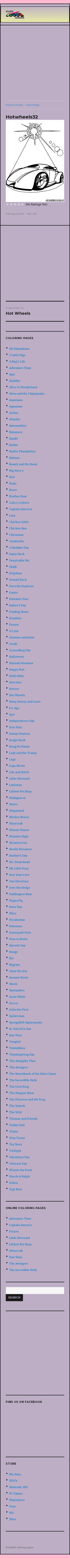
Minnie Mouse (19, 830)
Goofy (13, 644)
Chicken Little (19, 522)
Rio (11, 958)
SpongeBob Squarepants (25, 1022)
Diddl (13, 567)
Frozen (14, 624)
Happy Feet (16, 669)
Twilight (15, 1150)
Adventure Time (20, 368)
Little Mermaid (19, 778)
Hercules (15, 682)
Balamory (15, 432)
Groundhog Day (20, 650)
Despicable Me (19, 560)
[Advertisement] (35, 63)
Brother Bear (18, 496)
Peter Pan (15, 907)
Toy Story (15, 1144)
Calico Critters (19, 502)
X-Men (13, 1182)
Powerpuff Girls (20, 932)
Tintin (13, 1131)
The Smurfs (17, 1106)
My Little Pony (19, 868)
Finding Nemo (19, 611)
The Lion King (19, 1086)
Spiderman (16, 1016)
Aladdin (14, 380)
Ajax (12, 374)
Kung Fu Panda (19, 746)
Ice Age (14, 708)
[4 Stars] (18, 204)
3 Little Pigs (17, 355)
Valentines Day (19, 1157)
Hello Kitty (16, 676)
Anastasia (16, 400)
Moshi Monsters (20, 849)
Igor (12, 714)
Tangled (15, 1041)
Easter (13, 592)
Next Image (33, 105)
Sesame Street (18, 977)
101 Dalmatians (19, 348)
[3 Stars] (15, 204)
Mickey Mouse (19, 817)
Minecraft (16, 823)
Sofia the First (18, 1009)
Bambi (13, 438)
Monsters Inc (18, 842)
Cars (12, 515)
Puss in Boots (18, 939)
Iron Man (15, 727)
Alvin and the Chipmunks (26, 393)
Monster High (18, 836)
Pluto (12, 913)
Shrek (13, 984)
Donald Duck (18, 579)
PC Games (16, 1493)
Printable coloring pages (19, 1547)
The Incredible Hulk (23, 1080)
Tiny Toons (17, 1138)
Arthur (13, 413)
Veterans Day (18, 1163)
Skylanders (17, 990)
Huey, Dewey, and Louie (25, 701)
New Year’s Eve (19, 875)
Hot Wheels (17, 695)
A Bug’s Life (17, 361)
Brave (13, 490)
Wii (11, 1512)
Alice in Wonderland (23, 387)
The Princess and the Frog (27, 1099)
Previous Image (14, 105)
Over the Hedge (19, 887)
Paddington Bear (20, 894)
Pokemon (15, 926)
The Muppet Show (21, 1093)
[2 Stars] (11, 204)
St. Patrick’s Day (20, 1029)
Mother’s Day (18, 855)
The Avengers (18, 1067)
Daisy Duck (17, 554)
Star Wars (15, 1035)
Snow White (17, 996)
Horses (14, 688)
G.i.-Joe (14, 631)
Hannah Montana (21, 663)
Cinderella (16, 541)
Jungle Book (17, 740)
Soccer (13, 1003)
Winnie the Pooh (20, 1170)
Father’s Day (17, 605)
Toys (12, 1506)
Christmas (16, 534)
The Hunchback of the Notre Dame (32, 1073)
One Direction (18, 881)
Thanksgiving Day (21, 1054)
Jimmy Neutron (19, 733)
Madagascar (17, 798)
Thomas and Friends (23, 1118)
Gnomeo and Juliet (21, 637)
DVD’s (13, 1480)
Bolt (12, 477)
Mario (13, 804)
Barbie (13, 445)
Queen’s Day (17, 945)
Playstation (17, 1500)
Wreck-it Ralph (19, 1176)
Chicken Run (18, 528)
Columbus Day (19, 547)
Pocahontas (17, 919)
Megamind (16, 810)
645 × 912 (32, 213)
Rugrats (14, 964)
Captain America (20, 509)
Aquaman (15, 406)
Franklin (15, 618)
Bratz (12, 483)
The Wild (15, 1112)
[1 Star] (7, 204)
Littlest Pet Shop (20, 791)
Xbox (12, 1519)
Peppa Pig (16, 900)
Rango (13, 952)
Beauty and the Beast (23, 464)
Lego (12, 759)
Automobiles (18, 425)
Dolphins (15, 573)
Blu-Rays (15, 1474)
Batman (14, 457)
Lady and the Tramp (23, 753)
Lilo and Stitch (19, 772)
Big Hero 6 (16, 470)
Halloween (16, 656)
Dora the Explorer (21, 586)
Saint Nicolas (18, 971)
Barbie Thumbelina (22, 451)
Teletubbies (17, 1048)
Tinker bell (17, 1125)
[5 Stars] (22, 204)
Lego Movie (17, 765)
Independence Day (21, 721)
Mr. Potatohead (19, 862)
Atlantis (14, 419)
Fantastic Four (19, 599)
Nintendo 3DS (18, 1487)
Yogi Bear (15, 1189)
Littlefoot (15, 785)
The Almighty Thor (22, 1061)
